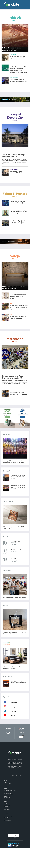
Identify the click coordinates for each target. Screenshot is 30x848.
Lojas (11, 303)
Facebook (14, 702)
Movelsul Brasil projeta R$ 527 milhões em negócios (18, 221)
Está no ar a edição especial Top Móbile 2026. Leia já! (13, 527)
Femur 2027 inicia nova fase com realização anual (18, 212)
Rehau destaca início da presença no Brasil (11, 49)
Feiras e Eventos (14, 169)
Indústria (15, 17)
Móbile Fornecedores (8, 816)
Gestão (11, 65)
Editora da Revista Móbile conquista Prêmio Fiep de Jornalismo (14, 633)
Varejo (15, 256)
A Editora (5, 782)
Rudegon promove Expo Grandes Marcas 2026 (12, 377)
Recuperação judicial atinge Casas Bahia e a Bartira (18, 317)
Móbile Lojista (6, 817)
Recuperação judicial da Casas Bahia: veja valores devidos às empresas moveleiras (19, 307)
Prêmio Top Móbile (7, 783)
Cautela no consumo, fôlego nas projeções (14, 597)
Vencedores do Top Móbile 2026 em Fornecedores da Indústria (18, 487)
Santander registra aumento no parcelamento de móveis (18, 57)
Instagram (14, 707)
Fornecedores (13, 54)
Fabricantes (12, 292)
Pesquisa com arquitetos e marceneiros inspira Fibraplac (18, 393)
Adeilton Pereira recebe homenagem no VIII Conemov (18, 80)
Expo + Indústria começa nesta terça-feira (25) (17, 202)
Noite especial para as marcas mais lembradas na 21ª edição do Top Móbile (13, 461)
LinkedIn (13, 711)
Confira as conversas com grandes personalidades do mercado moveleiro (18, 682)
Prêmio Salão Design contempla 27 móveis (16, 172)
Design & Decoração (15, 116)
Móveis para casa (7, 820)
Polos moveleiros (14, 77)
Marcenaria (15, 339)
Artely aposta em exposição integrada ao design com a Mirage (18, 296)
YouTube (13, 715)
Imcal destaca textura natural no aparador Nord (13, 287)
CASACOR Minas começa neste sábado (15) (13, 156)
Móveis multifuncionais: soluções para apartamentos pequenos (13, 667)
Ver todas (15, 20)
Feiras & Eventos (15, 193)
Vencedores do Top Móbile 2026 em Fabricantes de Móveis (18, 476)
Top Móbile (6, 819)
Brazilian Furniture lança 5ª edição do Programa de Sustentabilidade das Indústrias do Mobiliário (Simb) (19, 69)
